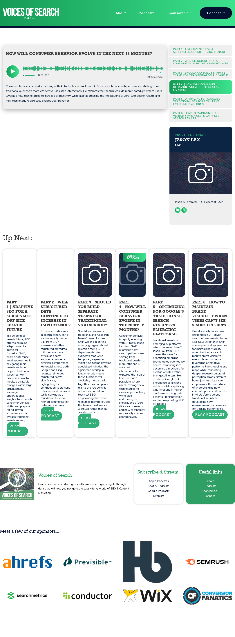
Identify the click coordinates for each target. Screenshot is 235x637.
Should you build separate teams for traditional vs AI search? (200, 74)
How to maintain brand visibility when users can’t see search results (196, 115)
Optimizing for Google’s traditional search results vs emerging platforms (196, 101)
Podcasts (147, 13)
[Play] (12, 71)
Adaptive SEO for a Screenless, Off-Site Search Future (199, 50)
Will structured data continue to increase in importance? (200, 62)
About (120, 13)
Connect (214, 13)
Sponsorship (178, 13)
